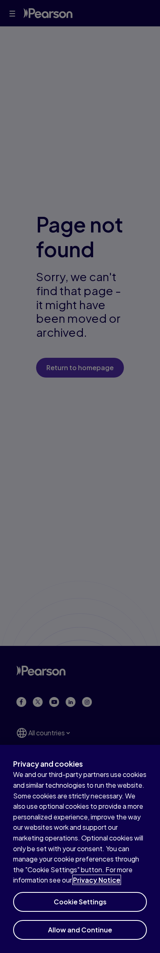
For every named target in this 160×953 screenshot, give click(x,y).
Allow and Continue (80, 929)
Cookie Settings (80, 901)
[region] (80, 849)
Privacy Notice (96, 880)
